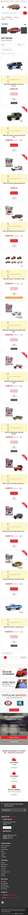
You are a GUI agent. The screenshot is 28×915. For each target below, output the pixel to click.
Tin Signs (3, 853)
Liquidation (3, 856)
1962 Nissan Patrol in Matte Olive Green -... (14, 531)
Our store (3, 868)
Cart (25, 7)
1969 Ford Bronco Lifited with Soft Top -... (14, 483)
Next (26, 703)
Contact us (12, 1)
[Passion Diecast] (13, 7)
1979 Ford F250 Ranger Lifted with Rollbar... (14, 433)
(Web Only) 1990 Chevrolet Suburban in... (14, 231)
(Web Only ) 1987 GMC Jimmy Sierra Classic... (14, 85)
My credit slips (4, 883)
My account (4, 879)
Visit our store (14, 741)
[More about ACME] (8, 703)
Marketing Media (19, 913)
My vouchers (4, 888)
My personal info (5, 887)
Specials (3, 862)
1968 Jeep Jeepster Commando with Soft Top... (14, 136)
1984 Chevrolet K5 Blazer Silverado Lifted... (14, 382)
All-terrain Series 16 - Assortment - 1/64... (14, 279)
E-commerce (3, 913)
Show (19, 44)
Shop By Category (5, 845)
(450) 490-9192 (5, 1)
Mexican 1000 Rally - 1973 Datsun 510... (14, 579)
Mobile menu (3, 7)
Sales (2, 851)
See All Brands (14, 710)
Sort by (3, 44)
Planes (2, 855)
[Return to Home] (2, 17)
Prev (1, 703)
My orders (3, 881)
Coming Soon (4, 849)
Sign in (24, 1)
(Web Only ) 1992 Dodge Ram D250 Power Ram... (14, 331)
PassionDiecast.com (5, 909)
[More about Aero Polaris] (20, 703)
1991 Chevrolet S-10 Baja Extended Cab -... (14, 184)
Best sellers (4, 866)
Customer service (5, 872)
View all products (14, 737)
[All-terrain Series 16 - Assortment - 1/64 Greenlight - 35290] (14, 260)
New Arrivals (4, 847)
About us (3, 873)
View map (7, 827)
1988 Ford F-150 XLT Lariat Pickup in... (14, 627)
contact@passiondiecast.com (13, 897)
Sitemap (3, 875)
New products (4, 864)
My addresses (4, 885)
